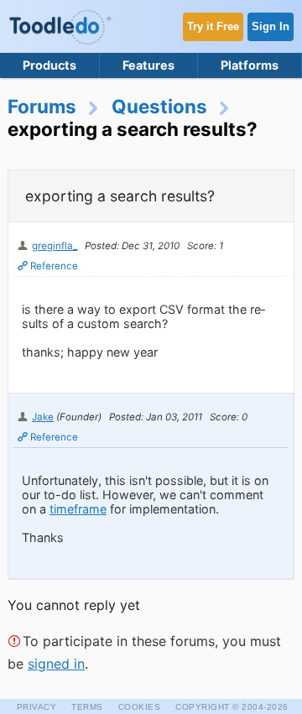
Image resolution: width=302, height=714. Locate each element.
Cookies (139, 706)
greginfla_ (54, 246)
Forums (42, 106)
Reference (54, 266)
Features (148, 65)
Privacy (37, 706)
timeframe (78, 509)
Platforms (250, 65)
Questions (159, 106)
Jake (43, 417)
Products (49, 65)
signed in (56, 663)
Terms (87, 706)
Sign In (270, 26)
